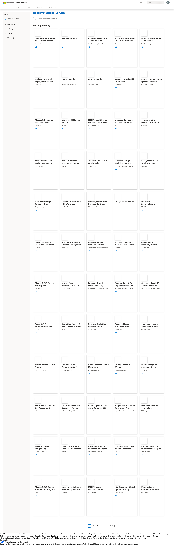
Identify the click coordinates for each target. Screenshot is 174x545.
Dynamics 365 (41, 538)
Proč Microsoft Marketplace (9, 534)
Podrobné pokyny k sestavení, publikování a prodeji (33, 536)
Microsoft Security (27, 538)
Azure (35, 538)
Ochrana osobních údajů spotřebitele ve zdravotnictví (17, 544)
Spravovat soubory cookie (129, 544)
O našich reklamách (113, 544)
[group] (36, 47)
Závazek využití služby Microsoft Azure (98, 534)
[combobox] (64, 18)
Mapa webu (40, 544)
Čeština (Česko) (5, 540)
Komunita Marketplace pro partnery (83, 536)
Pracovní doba (39, 534)
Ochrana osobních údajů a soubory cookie (69, 544)
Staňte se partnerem (132, 534)
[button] (34, 19)
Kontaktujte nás (49, 544)
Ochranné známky (101, 544)
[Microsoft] (8, 3)
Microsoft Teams (91, 538)
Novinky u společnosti (110, 538)
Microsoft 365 (51, 538)
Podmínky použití (89, 544)
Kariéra (99, 538)
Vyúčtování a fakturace (118, 534)
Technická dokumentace (63, 534)
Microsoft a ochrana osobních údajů (129, 538)
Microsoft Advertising (63, 538)
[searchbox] (18, 18)
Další (111, 526)
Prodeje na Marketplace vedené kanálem (108, 536)
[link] (45, 48)
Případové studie (28, 534)
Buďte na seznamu (146, 534)
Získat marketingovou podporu (162, 534)
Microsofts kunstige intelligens (10, 538)
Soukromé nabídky (78, 534)
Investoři (144, 538)
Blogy (21, 534)
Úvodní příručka (50, 534)
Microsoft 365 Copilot (78, 538)
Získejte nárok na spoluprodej (61, 536)
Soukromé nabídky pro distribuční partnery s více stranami (142, 536)
